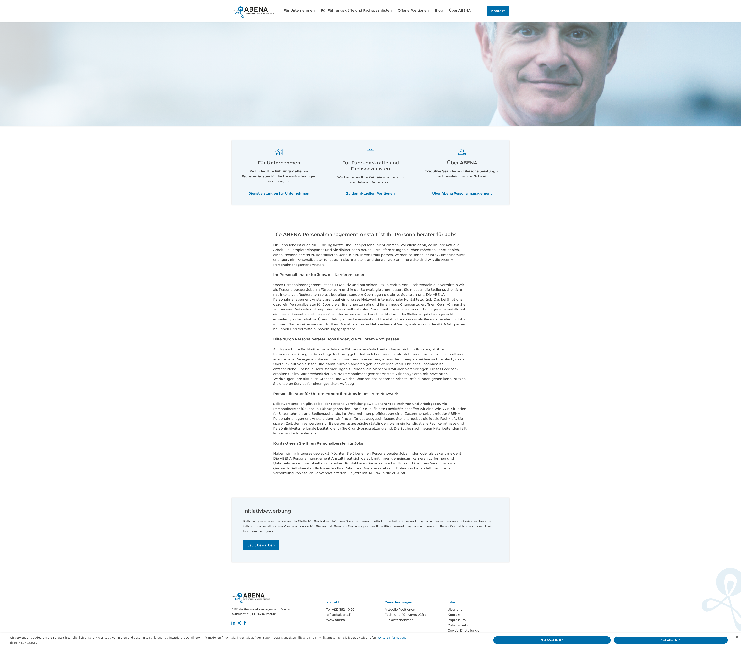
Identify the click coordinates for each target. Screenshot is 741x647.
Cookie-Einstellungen (464, 630)
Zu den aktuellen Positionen (370, 193)
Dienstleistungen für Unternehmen (278, 193)
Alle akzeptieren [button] (552, 640)
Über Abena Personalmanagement (462, 193)
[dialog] (370, 640)
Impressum (457, 620)
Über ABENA (460, 10)
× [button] (736, 637)
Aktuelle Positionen (400, 609)
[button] (209, 642)
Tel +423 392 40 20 (340, 609)
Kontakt (498, 11)
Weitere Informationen (393, 637)
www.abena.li (336, 620)
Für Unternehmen (299, 10)
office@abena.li (338, 614)
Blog (439, 10)
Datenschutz (458, 625)
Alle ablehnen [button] (671, 640)
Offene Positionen (413, 10)
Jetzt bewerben (261, 545)
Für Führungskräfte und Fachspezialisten (356, 10)
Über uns (455, 609)
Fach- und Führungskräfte (405, 614)
